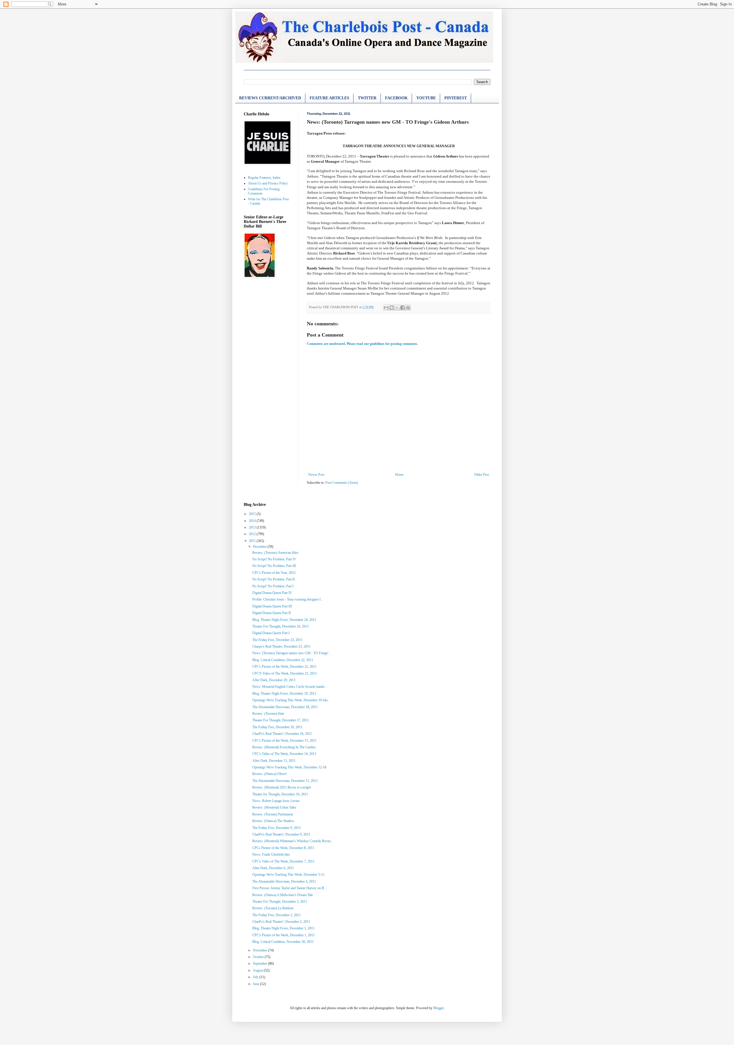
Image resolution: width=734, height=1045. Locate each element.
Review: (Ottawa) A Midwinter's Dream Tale (282, 895)
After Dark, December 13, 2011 (274, 761)
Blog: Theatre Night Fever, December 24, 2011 (284, 620)
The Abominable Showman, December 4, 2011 (284, 881)
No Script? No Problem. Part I (273, 586)
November (260, 950)
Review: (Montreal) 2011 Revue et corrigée (281, 787)
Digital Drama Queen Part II (271, 613)
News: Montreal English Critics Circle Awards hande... (289, 687)
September (260, 964)
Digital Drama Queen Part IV (272, 593)
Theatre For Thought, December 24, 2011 (280, 626)
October (259, 957)
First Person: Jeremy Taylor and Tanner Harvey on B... (289, 888)
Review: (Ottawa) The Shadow (273, 821)
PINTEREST (455, 98)
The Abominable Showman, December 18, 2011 (285, 707)
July (256, 977)
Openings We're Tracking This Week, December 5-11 (288, 875)
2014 (253, 521)
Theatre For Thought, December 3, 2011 (279, 902)
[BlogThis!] (392, 307)
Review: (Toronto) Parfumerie (272, 814)
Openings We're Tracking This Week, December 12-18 (289, 767)
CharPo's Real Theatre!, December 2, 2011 (281, 922)
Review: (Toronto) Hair (268, 714)
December (260, 547)
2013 (253, 527)
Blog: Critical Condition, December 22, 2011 (282, 660)
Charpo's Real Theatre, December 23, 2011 (281, 646)
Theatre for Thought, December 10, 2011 (280, 794)
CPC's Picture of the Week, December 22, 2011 (284, 667)
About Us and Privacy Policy (268, 183)
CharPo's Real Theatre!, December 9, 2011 (281, 834)
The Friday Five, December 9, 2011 (276, 828)
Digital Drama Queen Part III (272, 606)
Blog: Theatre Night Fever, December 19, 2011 (284, 694)
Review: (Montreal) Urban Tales (274, 807)
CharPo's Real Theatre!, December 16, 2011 (282, 734)
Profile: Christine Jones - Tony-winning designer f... (287, 599)
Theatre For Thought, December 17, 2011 (280, 720)
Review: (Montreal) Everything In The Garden (283, 747)
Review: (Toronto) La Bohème (273, 908)
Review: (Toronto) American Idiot (275, 553)
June (256, 984)
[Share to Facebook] (402, 307)
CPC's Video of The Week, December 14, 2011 (284, 754)
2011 (253, 541)
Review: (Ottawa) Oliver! (269, 774)
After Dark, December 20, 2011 (274, 680)
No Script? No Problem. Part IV (274, 559)
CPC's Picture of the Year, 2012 (274, 573)
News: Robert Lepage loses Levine (276, 801)
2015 (253, 514)
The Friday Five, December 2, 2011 (276, 915)
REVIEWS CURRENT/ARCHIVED (270, 98)
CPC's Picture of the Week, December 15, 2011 (284, 741)
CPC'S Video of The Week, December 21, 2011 (284, 673)
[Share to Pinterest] (408, 307)
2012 (253, 534)
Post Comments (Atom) (341, 483)
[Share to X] (397, 307)
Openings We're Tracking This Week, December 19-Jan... (291, 700)
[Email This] (386, 307)
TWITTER (367, 98)
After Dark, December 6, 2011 (273, 868)
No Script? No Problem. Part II (273, 579)
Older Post (481, 475)
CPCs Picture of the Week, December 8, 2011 (283, 848)
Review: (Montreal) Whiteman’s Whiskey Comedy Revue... (292, 841)
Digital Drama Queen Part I (271, 633)
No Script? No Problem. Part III (274, 566)
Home (399, 475)
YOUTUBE (426, 98)
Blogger (438, 1008)
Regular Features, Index (264, 178)
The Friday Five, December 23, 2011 (277, 640)
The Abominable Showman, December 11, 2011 (285, 781)
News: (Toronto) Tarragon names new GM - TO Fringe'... (291, 653)
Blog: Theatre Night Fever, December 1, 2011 (283, 928)
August (258, 970)
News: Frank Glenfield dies (271, 854)
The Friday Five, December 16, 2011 (277, 727)
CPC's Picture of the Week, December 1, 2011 (283, 935)
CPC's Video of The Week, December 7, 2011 (283, 861)
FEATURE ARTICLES (329, 98)
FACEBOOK (396, 98)
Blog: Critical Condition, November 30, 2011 (283, 942)
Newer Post (316, 475)
